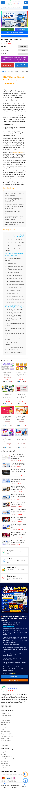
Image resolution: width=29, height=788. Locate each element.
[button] (3, 2)
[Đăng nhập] (26, 2)
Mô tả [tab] (4, 71)
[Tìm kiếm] (25, 7)
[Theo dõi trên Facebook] (2, 706)
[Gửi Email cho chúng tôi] (9, 706)
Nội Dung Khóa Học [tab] (14, 71)
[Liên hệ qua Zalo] (6, 706)
